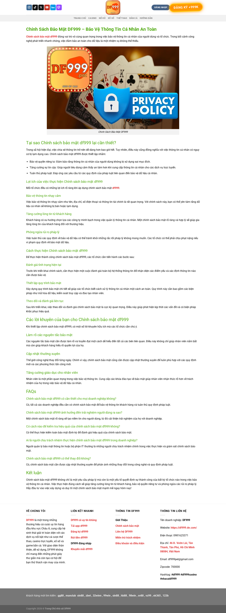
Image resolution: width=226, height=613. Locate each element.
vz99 (148, 595)
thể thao (121, 18)
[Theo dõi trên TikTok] (35, 7)
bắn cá (133, 18)
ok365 (157, 595)
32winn (97, 595)
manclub (71, 595)
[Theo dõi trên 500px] (53, 7)
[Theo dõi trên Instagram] (29, 7)
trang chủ (80, 18)
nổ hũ (102, 18)
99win (107, 595)
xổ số (111, 18)
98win (132, 595)
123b (166, 595)
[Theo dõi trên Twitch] (59, 7)
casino (92, 18)
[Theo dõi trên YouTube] (47, 7)
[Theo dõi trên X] (41, 7)
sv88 (141, 595)
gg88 (61, 595)
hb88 (124, 595)
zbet (88, 595)
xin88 (80, 595)
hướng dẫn (146, 18)
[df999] (113, 7)
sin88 (116, 595)
